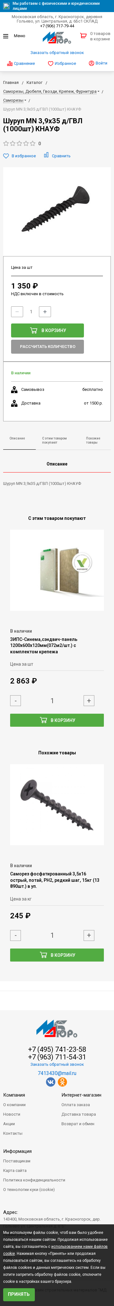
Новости (11, 1114)
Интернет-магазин (81, 1095)
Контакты (12, 1133)
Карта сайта (15, 1170)
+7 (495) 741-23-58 (57, 1049)
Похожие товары (93, 440)
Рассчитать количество (47, 346)
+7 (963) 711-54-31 (57, 1057)
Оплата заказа (75, 1104)
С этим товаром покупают (54, 440)
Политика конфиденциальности (34, 1180)
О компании (14, 1104)
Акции (9, 1123)
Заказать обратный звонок (57, 52)
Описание (17, 438)
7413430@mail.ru (57, 1073)
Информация (17, 1151)
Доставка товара (78, 1114)
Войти (101, 63)
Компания (14, 1095)
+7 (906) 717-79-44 (57, 26)
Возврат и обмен (77, 1123)
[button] (57, 143)
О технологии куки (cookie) (29, 1189)
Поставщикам (16, 1161)
